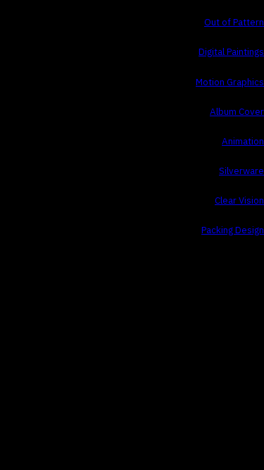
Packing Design (232, 230)
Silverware (241, 171)
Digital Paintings (231, 52)
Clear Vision (239, 201)
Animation (243, 142)
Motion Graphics (230, 82)
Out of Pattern (234, 23)
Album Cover (237, 112)
